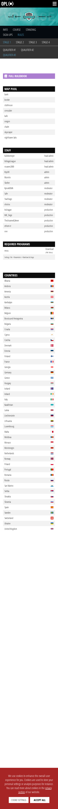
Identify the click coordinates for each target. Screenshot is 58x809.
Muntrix (7, 177)
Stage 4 (46, 42)
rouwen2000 (9, 166)
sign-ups (8, 35)
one (5, 231)
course (17, 30)
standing (31, 30)
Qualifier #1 (9, 50)
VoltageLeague (10, 161)
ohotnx (7, 204)
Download (50, 249)
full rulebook (18, 76)
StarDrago (8, 199)
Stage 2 (20, 42)
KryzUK (6, 172)
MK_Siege (8, 215)
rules (21, 35)
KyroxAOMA (8, 188)
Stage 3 (33, 42)
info (5, 30)
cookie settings (18, 800)
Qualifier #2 (27, 50)
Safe (6, 193)
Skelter (7, 182)
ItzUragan (8, 209)
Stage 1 (7, 42)
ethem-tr (7, 226)
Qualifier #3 (9, 55)
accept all (40, 800)
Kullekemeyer (9, 155)
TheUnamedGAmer (11, 220)
